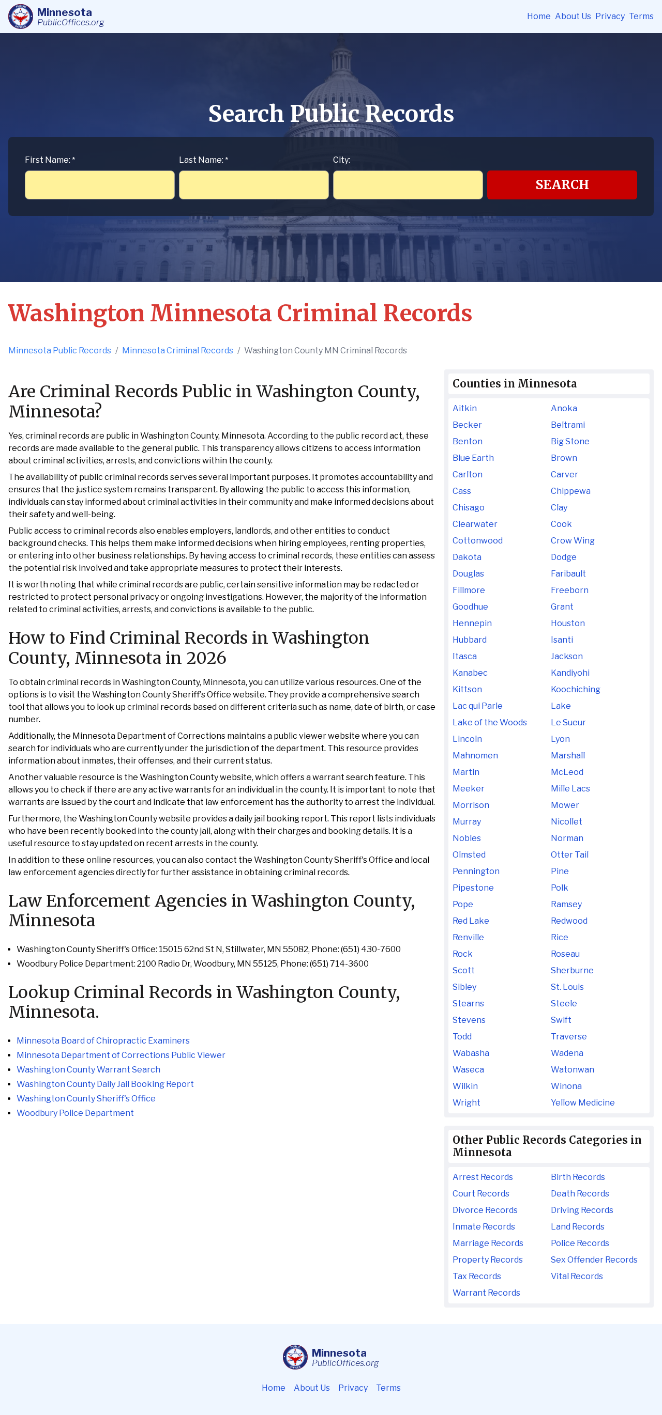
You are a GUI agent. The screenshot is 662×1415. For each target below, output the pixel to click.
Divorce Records (485, 1210)
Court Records (481, 1194)
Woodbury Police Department (75, 1113)
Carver (564, 474)
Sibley (464, 987)
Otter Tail (570, 855)
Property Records (488, 1260)
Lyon (560, 739)
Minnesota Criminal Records (177, 350)
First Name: (50, 160)
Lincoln (467, 739)
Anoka (564, 408)
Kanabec (470, 673)
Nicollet (566, 822)
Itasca (465, 656)
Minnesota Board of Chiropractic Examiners (103, 1041)
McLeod (567, 772)
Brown (564, 458)
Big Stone (570, 441)
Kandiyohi (570, 673)
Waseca (468, 1070)
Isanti (562, 640)
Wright (466, 1103)
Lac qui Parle (478, 706)
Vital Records (577, 1276)
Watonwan (572, 1070)
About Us (573, 16)
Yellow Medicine (583, 1103)
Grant (562, 607)
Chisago (469, 507)
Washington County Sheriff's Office (86, 1098)
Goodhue (470, 607)
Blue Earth (473, 458)
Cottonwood (478, 541)
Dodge (564, 557)
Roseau (565, 954)
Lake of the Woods (490, 722)
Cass (462, 491)
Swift (561, 1020)
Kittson (467, 689)
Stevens (469, 1020)
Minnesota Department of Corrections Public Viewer (121, 1055)
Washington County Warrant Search (88, 1070)
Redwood (569, 921)
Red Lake (471, 921)
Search (562, 185)
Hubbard (470, 640)
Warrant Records (486, 1293)
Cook (561, 524)
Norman (567, 838)
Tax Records (477, 1276)
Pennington (476, 871)
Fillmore (469, 590)
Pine (560, 871)
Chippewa (571, 491)
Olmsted (469, 855)
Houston (568, 623)
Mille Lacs (570, 789)
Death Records (580, 1194)
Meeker (469, 789)
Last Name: (203, 160)
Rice (559, 937)
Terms (641, 16)
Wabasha (471, 1053)
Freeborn (570, 590)
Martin (466, 772)
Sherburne (572, 970)
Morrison (471, 805)
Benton (468, 441)
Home (539, 16)
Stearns (468, 1003)
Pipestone (473, 888)
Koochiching (575, 689)
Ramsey (566, 904)
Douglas (468, 574)
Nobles (467, 838)
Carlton (468, 474)
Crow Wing (573, 541)
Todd (462, 1036)
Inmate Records (484, 1227)
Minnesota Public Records (59, 350)
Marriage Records (488, 1243)
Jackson (567, 656)
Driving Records (582, 1210)
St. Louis (567, 987)
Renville (468, 937)
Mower (565, 805)
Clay (559, 507)
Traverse (569, 1036)
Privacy (610, 16)
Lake (561, 706)
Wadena (567, 1053)
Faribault (568, 574)
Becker (467, 425)
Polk (559, 888)
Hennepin (472, 623)
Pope (463, 904)
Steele (564, 1003)
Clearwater (475, 524)
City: (341, 160)
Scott (464, 970)
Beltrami (568, 425)
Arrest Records (483, 1177)
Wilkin (465, 1086)
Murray (467, 822)
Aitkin (465, 408)
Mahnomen (475, 755)
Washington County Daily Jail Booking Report (105, 1084)
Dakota (467, 557)
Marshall (568, 755)
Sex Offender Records (594, 1260)
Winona (566, 1086)
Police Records (580, 1243)
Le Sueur (568, 722)
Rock (463, 954)
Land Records (578, 1227)
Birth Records (578, 1177)
